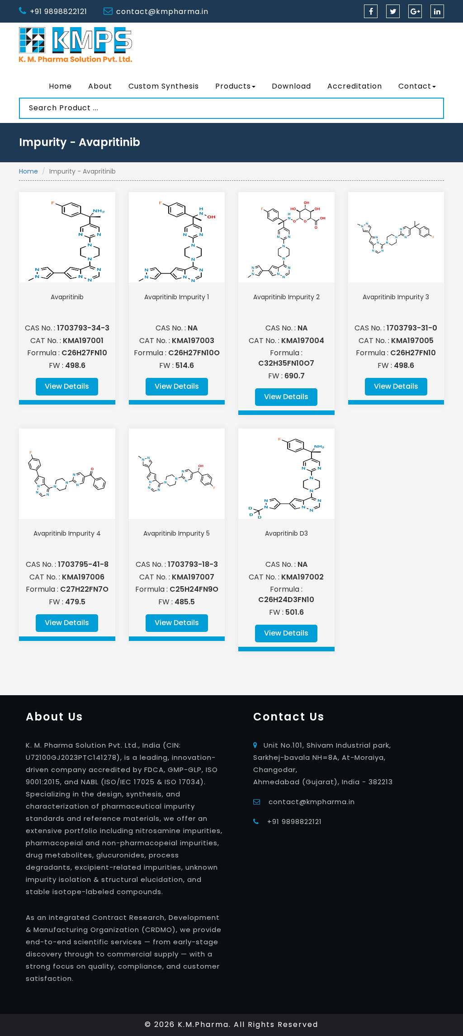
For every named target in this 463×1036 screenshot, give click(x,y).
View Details (67, 386)
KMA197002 (302, 577)
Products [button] (233, 86)
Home (60, 86)
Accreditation (354, 86)
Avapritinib (67, 296)
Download (291, 86)
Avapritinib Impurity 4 (67, 533)
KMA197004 (302, 340)
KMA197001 (83, 340)
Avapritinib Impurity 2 (286, 296)
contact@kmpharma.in (162, 11)
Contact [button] (414, 86)
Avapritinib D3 (286, 533)
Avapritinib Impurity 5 (176, 533)
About (100, 86)
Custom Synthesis (163, 86)
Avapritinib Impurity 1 (176, 296)
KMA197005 (412, 340)
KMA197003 (193, 340)
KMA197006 (83, 577)
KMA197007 (193, 577)
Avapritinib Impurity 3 (396, 296)
